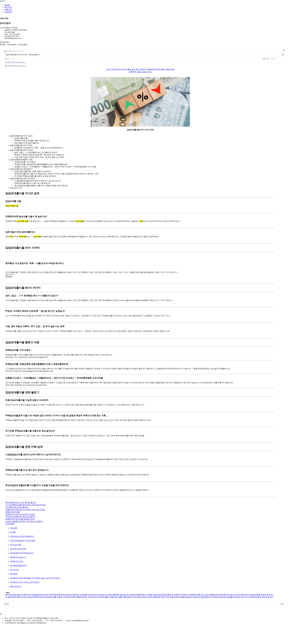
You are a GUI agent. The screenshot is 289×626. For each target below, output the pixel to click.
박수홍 (23, 595)
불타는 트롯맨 (147, 595)
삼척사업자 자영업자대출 (250, 595)
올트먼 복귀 (65, 595)
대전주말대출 (54, 595)
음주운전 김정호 (180, 595)
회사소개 (8, 7)
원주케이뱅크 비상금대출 (222, 597)
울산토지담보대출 (12, 595)
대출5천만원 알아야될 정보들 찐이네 (20, 519)
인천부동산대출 (193, 595)
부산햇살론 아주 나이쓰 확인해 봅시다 (20, 502)
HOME (7, 5)
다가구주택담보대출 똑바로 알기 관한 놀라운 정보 (25, 505)
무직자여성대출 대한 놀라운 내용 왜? (20, 517)
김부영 (59, 597)
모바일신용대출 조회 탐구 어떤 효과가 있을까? (24, 521)
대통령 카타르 (81, 597)
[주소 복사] (283, 54)
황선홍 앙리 (121, 595)
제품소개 (8, 10)
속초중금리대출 (14, 597)
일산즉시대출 (110, 595)
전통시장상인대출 (12, 512)
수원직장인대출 (69, 597)
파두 (210, 597)
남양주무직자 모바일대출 (98, 597)
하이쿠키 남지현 (233, 595)
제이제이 (45, 595)
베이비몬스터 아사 (240, 597)
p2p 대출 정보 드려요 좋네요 (16, 507)
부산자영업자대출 (133, 595)
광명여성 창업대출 (200, 597)
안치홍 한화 (113, 597)
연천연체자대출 (172, 597)
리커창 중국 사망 (266, 597)
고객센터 (8, 12)
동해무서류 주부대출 (218, 595)
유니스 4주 (204, 595)
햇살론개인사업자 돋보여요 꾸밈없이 (20, 514)
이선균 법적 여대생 (139, 597)
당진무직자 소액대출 (78, 595)
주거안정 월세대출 (33, 595)
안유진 (163, 597)
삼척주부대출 (253, 597)
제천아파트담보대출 (48, 597)
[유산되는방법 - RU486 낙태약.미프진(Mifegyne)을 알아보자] (8, 604)
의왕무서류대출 (153, 597)
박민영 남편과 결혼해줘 (30, 597)
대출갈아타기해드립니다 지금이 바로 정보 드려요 (25, 510)
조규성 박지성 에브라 (96, 595)
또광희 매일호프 (185, 597)
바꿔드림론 (9, 524)
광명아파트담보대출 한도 (163, 595)
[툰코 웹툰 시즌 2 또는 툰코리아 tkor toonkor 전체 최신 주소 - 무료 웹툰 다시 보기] (5, 604)
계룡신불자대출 (124, 597)
